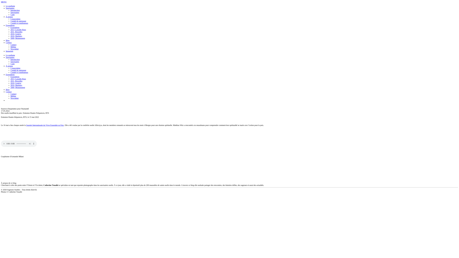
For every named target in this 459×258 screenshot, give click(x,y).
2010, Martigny (16, 36)
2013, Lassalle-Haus (18, 30)
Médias (13, 47)
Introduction (15, 10)
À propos (9, 17)
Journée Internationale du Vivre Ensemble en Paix (45, 125)
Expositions (10, 25)
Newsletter (15, 49)
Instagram (9, 51)
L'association (15, 19)
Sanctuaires (10, 8)
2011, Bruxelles (16, 32)
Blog (7, 40)
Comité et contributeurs (19, 23)
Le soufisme (10, 6)
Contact (9, 43)
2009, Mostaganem (18, 38)
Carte (13, 15)
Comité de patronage (18, 21)
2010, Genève (16, 34)
